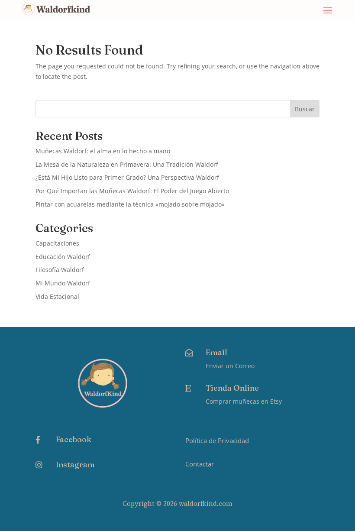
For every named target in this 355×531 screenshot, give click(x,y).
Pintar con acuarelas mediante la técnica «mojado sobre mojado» (130, 204)
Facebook (73, 439)
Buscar (305, 109)
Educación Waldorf (63, 257)
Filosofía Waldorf (60, 270)
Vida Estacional (57, 296)
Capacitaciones (57, 243)
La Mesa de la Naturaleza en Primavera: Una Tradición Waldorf (127, 164)
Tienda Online (232, 388)
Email (216, 352)
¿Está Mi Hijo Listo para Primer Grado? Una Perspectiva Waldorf (127, 177)
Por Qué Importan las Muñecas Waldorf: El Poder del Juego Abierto (132, 191)
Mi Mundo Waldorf (63, 283)
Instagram (75, 464)
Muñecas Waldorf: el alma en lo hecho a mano (103, 151)
